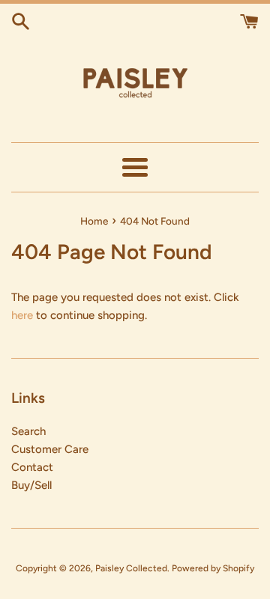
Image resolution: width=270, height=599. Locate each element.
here (22, 315)
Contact (32, 467)
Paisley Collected (131, 568)
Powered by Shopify (213, 568)
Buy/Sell (31, 485)
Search (28, 431)
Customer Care (49, 449)
